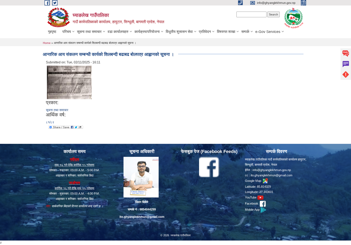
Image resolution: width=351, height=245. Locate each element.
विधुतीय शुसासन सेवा (179, 32)
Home (47, 42)
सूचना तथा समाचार (89, 32)
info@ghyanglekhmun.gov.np (271, 170)
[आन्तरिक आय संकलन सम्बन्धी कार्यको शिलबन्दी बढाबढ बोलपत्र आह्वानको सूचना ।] (69, 82)
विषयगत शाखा (226, 32)
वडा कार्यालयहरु (118, 32)
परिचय (66, 32)
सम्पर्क (245, 32)
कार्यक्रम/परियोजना (147, 32)
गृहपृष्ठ (52, 32)
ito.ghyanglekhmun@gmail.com (141, 216)
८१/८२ (50, 122)
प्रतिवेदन (205, 32)
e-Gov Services (267, 32)
